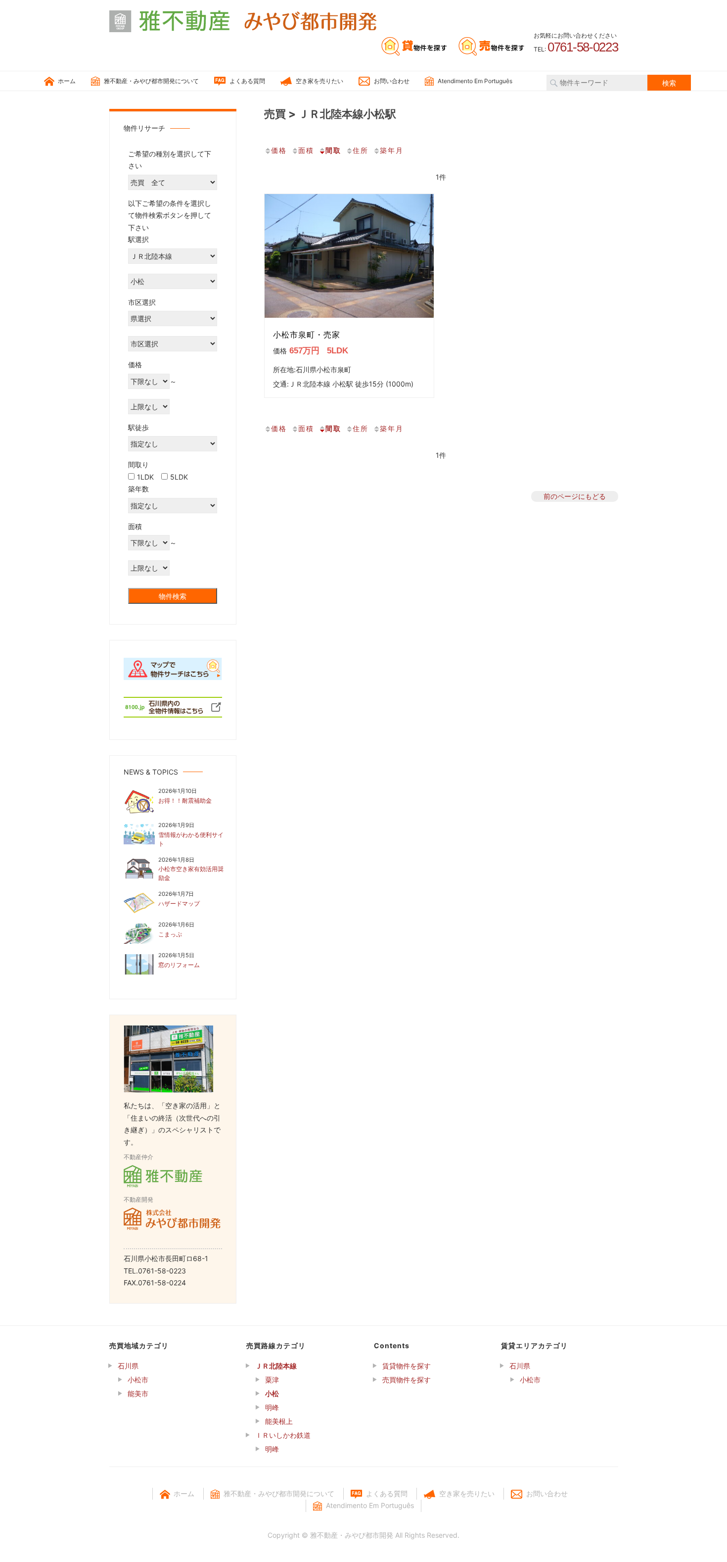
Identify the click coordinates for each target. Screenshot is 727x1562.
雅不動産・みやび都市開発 (351, 1535)
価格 (279, 150)
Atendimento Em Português (475, 81)
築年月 (392, 150)
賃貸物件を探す (406, 1366)
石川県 (128, 1366)
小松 (272, 1393)
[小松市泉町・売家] (349, 256)
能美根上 (279, 1421)
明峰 (272, 1407)
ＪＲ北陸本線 (276, 1366)
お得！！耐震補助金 (185, 800)
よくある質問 (247, 81)
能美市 (138, 1393)
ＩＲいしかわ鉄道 (283, 1435)
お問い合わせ (391, 81)
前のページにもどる (575, 496)
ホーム (67, 81)
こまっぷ (170, 934)
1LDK (145, 477)
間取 (333, 150)
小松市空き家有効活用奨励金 (191, 873)
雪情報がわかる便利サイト (191, 839)
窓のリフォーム (179, 965)
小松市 (138, 1379)
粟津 (272, 1379)
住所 (360, 150)
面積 (306, 150)
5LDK (179, 477)
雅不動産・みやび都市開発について (151, 81)
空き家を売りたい (319, 81)
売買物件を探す (406, 1379)
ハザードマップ (179, 903)
